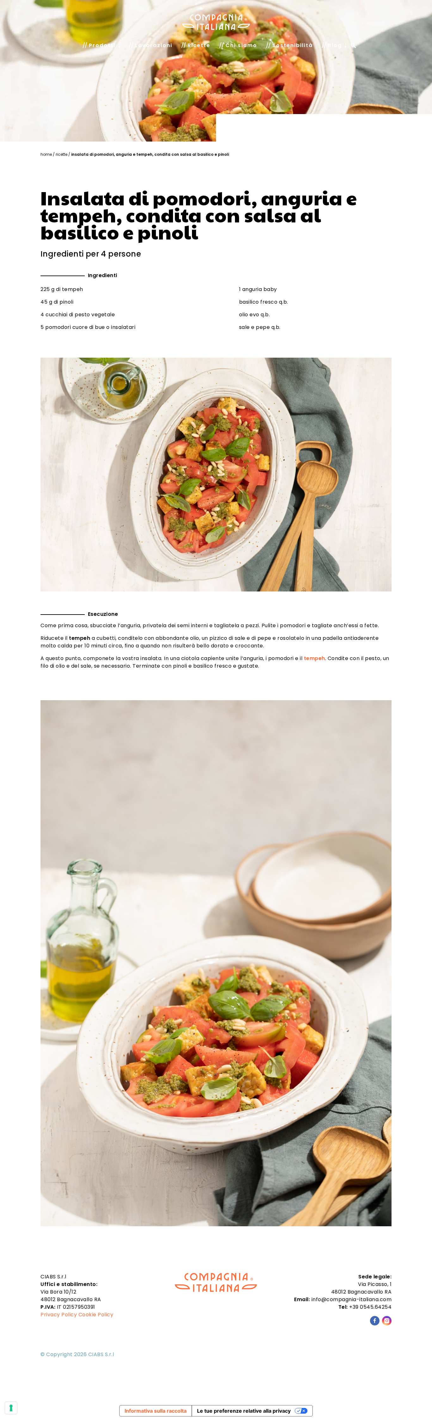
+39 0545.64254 (370, 1307)
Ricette (61, 154)
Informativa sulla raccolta (156, 1411)
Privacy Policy (58, 1314)
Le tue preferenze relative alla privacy (244, 1411)
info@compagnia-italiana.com (352, 1299)
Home (46, 154)
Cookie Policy (96, 1314)
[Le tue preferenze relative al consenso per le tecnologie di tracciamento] (11, 1408)
